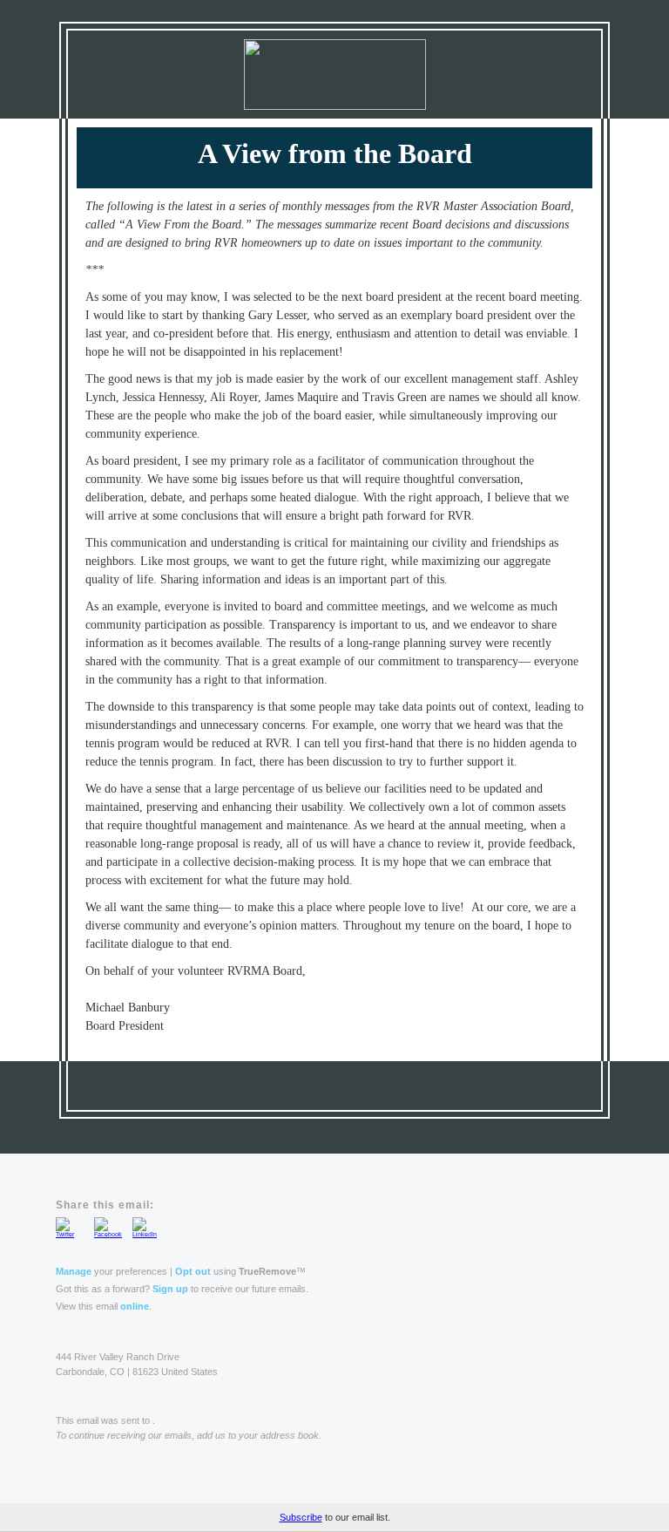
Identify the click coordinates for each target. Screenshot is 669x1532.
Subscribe (301, 1517)
